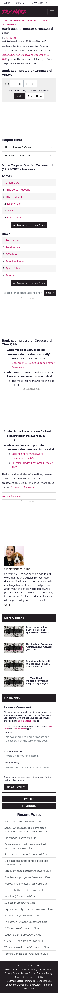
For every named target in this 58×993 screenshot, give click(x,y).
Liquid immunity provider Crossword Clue (28, 909)
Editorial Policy (44, 973)
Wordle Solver (14, 3)
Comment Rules (26, 720)
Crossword (18, 20)
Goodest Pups (44, 980)
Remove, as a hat (16, 240)
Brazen (10, 275)
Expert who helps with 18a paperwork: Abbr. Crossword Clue (38, 664)
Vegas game (14, 217)
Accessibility (36, 977)
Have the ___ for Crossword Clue (23, 821)
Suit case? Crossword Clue (19, 902)
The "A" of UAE (14, 196)
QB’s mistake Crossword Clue (21, 928)
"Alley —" (12, 210)
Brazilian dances (15, 261)
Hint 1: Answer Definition (18, 147)
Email (11, 762)
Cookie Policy (46, 969)
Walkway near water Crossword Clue (25, 883)
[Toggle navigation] (51, 12)
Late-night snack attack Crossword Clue (27, 871)
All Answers (20, 225)
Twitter (29, 798)
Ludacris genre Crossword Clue (22, 934)
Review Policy (28, 973)
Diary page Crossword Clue (20, 838)
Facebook (29, 805)
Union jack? (12, 182)
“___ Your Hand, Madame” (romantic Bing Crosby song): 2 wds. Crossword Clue (37, 682)
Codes (50, 3)
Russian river (13, 247)
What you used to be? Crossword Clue (26, 947)
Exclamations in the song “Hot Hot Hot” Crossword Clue (27, 862)
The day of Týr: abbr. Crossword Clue (25, 922)
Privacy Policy (12, 973)
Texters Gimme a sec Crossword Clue (26, 953)
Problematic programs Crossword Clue (27, 877)
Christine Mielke (12, 38)
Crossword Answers (22, 487)
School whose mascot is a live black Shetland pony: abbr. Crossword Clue (25, 829)
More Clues (38, 225)
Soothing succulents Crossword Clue (25, 854)
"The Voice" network (18, 189)
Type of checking (16, 268)
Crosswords (34, 3)
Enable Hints (35, 96)
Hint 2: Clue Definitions (18, 155)
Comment (8, 732)
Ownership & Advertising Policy (20, 969)
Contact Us (34, 965)
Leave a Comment (11, 495)
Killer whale (14, 203)
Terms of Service (19, 728)
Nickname (13, 751)
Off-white (11, 254)
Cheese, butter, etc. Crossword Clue (25, 890)
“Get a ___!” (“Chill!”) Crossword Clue (25, 941)
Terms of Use (22, 977)
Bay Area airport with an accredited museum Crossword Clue (25, 846)
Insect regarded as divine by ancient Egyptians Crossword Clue (37, 631)
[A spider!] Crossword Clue (19, 896)
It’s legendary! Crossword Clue (22, 915)
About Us (22, 965)
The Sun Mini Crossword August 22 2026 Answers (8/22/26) (39, 647)
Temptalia (30, 980)
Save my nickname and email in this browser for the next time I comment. (27, 778)
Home (5, 20)
